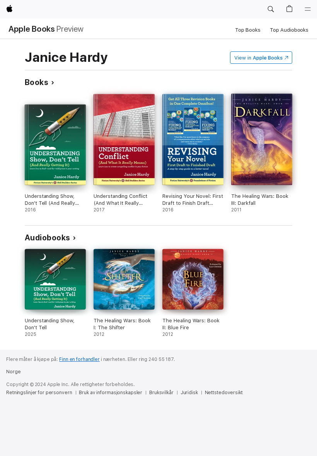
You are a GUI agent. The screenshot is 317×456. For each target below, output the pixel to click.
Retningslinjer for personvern (39, 392)
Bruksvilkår (161, 392)
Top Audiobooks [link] (289, 30)
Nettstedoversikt (224, 392)
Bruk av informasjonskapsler (110, 392)
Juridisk (189, 392)
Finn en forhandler (79, 359)
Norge (13, 371)
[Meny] (307, 9)
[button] (270, 9)
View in (258, 58)
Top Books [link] (248, 30)
